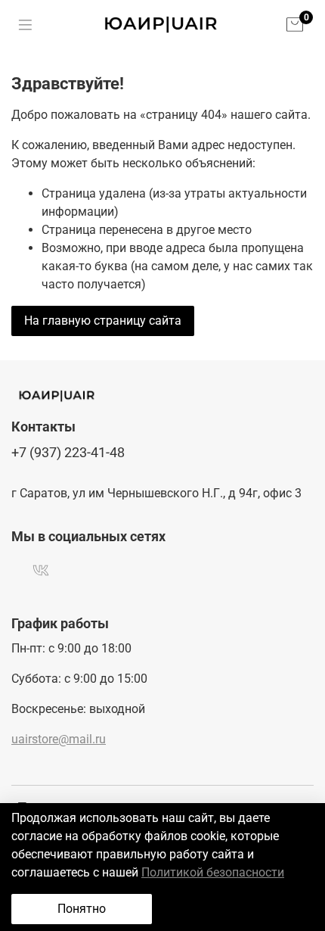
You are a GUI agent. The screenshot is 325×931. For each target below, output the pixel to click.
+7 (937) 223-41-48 (68, 452)
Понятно (81, 908)
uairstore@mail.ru (58, 739)
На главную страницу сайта (102, 320)
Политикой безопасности (212, 872)
